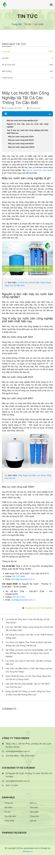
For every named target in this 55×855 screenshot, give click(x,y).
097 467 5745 (18, 597)
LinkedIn (48, 608)
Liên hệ (33, 820)
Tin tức (7, 812)
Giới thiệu (8, 807)
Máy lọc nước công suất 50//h (21, 140)
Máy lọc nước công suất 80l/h (21, 143)
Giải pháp (34, 807)
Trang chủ (8, 803)
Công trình (34, 816)
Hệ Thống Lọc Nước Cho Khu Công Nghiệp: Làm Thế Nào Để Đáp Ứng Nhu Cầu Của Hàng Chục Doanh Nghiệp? (29, 653)
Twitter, (40, 608)
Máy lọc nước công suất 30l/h (21, 136)
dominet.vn (27, 851)
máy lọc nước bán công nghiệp (39, 170)
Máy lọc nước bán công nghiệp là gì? (22, 120)
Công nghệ (9, 820)
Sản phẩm (34, 812)
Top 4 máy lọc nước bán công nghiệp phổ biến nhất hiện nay (27, 131)
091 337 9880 (18, 576)
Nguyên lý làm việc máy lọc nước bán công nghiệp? (27, 125)
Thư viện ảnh (10, 816)
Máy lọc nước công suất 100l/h (21, 147)
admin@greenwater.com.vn (23, 579)
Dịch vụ (33, 803)
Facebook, (30, 608)
